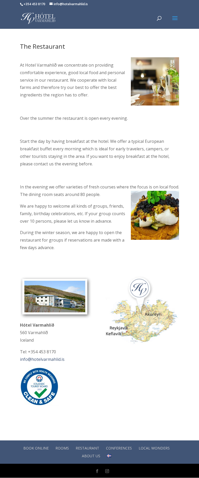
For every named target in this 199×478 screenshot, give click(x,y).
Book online (36, 448)
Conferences (119, 448)
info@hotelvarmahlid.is (42, 359)
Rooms (62, 448)
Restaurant (87, 448)
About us (91, 455)
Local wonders (154, 448)
